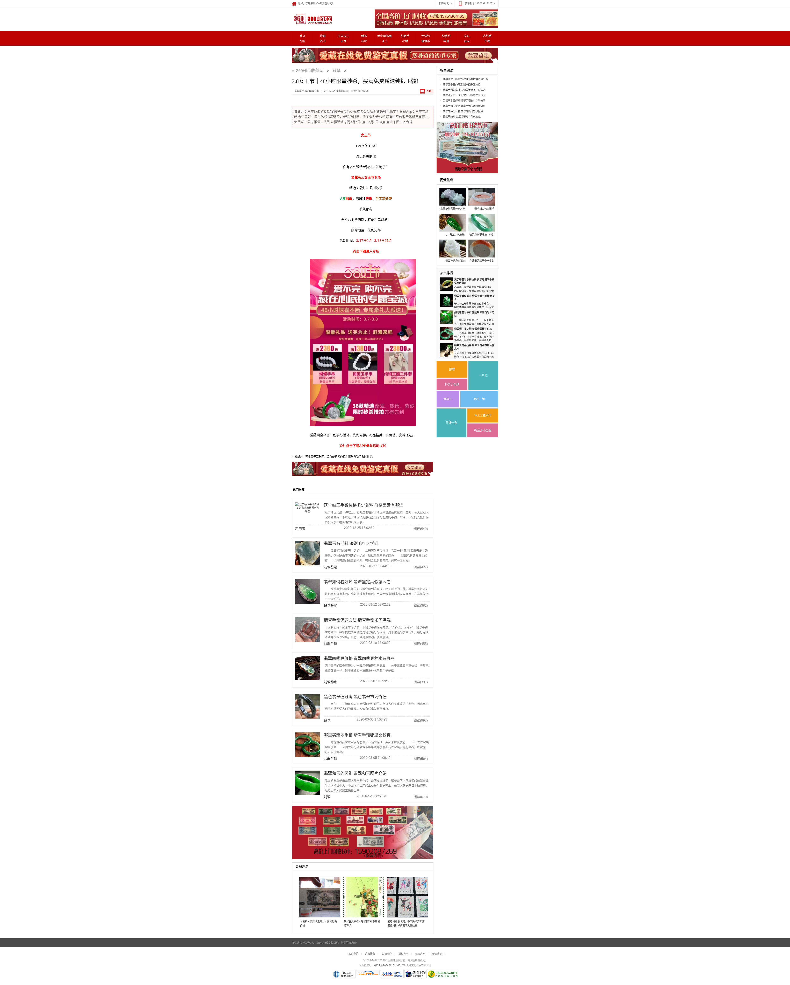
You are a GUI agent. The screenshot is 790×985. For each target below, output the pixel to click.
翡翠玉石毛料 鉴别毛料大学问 (351, 543)
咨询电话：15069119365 (478, 3)
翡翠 (364, 41)
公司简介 (387, 953)
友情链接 (437, 953)
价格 (487, 41)
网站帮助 (444, 3)
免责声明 (420, 953)
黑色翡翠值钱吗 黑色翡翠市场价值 (355, 697)
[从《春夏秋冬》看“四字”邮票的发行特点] (362, 897)
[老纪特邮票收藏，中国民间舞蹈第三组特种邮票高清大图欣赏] (406, 897)
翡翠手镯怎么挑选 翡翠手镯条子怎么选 (464, 90)
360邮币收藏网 (309, 70)
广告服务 (370, 953)
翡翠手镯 (330, 644)
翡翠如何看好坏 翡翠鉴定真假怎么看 (357, 582)
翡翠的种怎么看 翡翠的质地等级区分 (463, 111)
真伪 (343, 41)
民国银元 (343, 35)
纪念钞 (446, 35)
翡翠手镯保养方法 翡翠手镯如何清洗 (357, 620)
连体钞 (425, 35)
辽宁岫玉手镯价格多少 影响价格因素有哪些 (363, 505)
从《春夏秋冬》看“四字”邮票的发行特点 (362, 923)
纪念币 (405, 35)
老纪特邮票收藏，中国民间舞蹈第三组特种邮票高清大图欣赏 (406, 923)
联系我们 (353, 953)
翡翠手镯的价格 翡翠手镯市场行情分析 (464, 106)
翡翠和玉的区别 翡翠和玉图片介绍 (355, 773)
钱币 (323, 41)
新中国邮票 (384, 35)
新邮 (364, 35)
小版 (405, 41)
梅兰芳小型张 (482, 430)
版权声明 (403, 953)
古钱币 (487, 35)
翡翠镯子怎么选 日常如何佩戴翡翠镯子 (464, 95)
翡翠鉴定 (330, 567)
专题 (302, 41)
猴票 (452, 369)
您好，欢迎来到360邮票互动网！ (316, 3)
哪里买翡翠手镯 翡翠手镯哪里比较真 (357, 735)
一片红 (483, 375)
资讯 (323, 35)
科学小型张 (452, 384)
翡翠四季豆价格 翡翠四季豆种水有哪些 (359, 658)
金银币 (425, 41)
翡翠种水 (330, 682)
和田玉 (300, 529)
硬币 (384, 41)
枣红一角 (479, 399)
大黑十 (448, 399)
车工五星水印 (482, 415)
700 (429, 91)
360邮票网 (312, 19)
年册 (446, 41)
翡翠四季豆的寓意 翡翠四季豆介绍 (462, 84)
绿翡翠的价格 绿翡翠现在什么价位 (462, 116)
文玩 (467, 35)
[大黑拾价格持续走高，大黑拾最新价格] (318, 897)
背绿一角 (451, 422)
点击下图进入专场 (366, 251)
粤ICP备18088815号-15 (387, 965)
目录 (467, 41)
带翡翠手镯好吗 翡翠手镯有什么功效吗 (464, 100)
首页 (302, 35)
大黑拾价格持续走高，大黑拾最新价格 (318, 923)
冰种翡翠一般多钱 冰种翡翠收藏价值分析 (465, 79)
